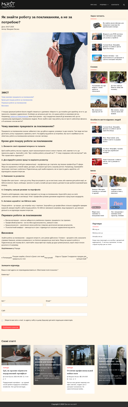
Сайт (3, 310)
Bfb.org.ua (95, 229)
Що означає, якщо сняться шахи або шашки (117, 111)
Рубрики (103, 4)
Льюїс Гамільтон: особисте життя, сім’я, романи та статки (112, 161)
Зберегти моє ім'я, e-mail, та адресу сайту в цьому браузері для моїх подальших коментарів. (39, 320)
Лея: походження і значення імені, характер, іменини (117, 213)
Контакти (115, 4)
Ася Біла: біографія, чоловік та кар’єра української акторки (113, 150)
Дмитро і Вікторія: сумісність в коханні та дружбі (99, 191)
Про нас (93, 4)
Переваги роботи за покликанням (14, 103)
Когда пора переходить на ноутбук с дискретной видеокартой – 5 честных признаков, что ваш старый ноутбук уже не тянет (108, 242)
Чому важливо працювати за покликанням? (18, 97)
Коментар (6, 274)
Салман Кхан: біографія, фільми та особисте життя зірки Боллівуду (112, 46)
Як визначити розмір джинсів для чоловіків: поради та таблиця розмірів (47, 362)
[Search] (124, 4)
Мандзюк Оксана (73, 376)
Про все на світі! (70, 404)
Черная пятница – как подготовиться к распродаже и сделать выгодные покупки (113, 57)
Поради (17, 248)
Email (48, 301)
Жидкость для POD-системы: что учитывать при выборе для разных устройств (113, 35)
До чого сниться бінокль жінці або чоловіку (117, 87)
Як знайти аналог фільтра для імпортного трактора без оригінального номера (113, 25)
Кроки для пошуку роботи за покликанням (17, 100)
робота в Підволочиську (19, 116)
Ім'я (3, 301)
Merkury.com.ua (97, 233)
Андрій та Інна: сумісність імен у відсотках (117, 191)
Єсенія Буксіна (9, 376)
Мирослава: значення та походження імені (98, 213)
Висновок (5, 106)
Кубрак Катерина (41, 368)
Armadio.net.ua (97, 236)
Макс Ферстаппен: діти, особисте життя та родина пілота (112, 139)
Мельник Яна (104, 370)
